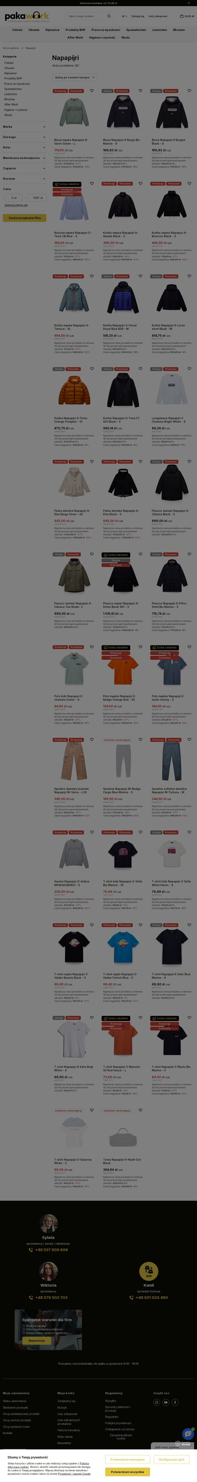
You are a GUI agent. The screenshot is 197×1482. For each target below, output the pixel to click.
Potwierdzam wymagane (127, 1459)
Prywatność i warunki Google (74, 1473)
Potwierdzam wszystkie (127, 1472)
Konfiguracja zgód (171, 1459)
